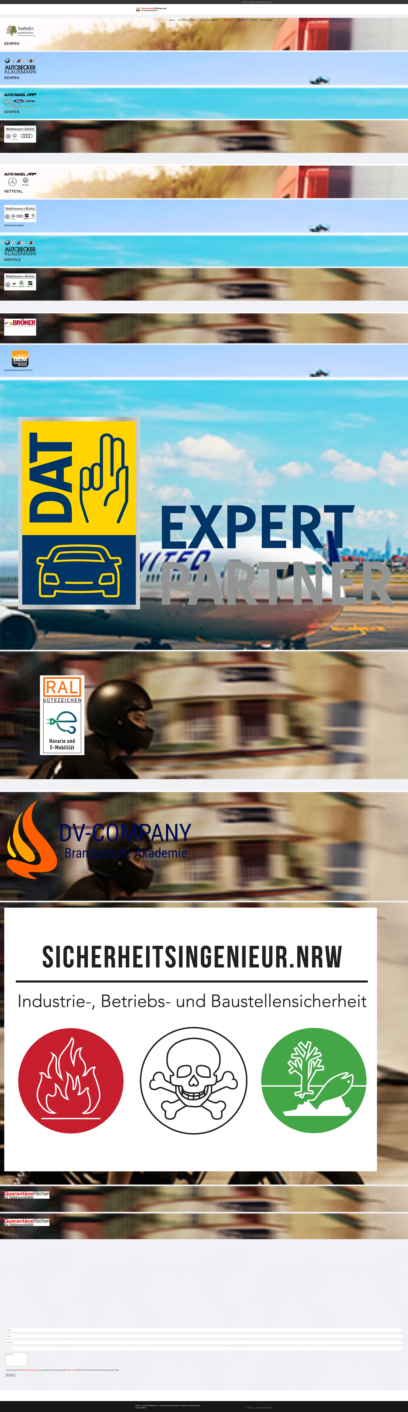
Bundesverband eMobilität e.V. (18, 370)
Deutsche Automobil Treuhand (15, 643)
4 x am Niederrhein (14, 337)
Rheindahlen (11, 294)
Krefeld (12, 259)
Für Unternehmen (187, 20)
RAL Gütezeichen (12, 772)
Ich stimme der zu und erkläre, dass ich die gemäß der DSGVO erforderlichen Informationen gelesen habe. (63, 1370)
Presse (253, 20)
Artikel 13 (70, 1370)
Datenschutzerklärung (28, 1370)
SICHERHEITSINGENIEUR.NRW (15, 1178)
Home (172, 20)
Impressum (250, 1408)
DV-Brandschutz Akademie (21, 887)
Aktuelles (240, 20)
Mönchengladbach (14, 225)
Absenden (10, 1375)
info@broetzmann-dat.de (263, 2)
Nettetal (13, 191)
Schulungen (266, 20)
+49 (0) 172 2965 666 (248, 2)
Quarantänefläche (209, 20)
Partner (228, 20)
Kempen (11, 43)
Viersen (12, 146)
